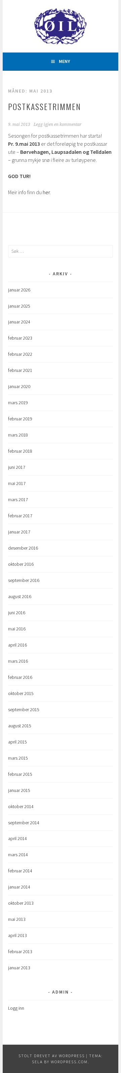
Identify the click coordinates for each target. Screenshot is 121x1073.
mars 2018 (18, 435)
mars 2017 (18, 499)
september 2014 (23, 823)
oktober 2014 (21, 806)
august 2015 (19, 726)
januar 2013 (19, 968)
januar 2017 (19, 532)
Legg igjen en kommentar (58, 124)
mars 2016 (18, 661)
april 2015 (17, 742)
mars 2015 (18, 758)
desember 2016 (23, 548)
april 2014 (17, 838)
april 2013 (17, 935)
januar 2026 (19, 290)
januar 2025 (19, 306)
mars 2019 (18, 403)
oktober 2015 (21, 693)
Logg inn (16, 1008)
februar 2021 (20, 370)
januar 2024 (19, 322)
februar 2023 (20, 338)
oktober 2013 (21, 903)
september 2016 (23, 580)
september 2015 (23, 709)
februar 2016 (20, 677)
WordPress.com (69, 1061)
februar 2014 (20, 871)
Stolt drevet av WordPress (51, 1055)
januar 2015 (19, 790)
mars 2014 (18, 855)
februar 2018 (20, 451)
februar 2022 (20, 354)
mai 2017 (17, 483)
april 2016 (17, 645)
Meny (64, 61)
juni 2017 (16, 467)
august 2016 (19, 596)
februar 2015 (20, 774)
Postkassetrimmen (44, 106)
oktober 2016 (21, 564)
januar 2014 (19, 887)
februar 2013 (20, 951)
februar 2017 (20, 516)
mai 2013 (17, 919)
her (46, 192)
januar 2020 (19, 386)
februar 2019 (20, 419)
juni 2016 (16, 613)
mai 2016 (17, 629)
